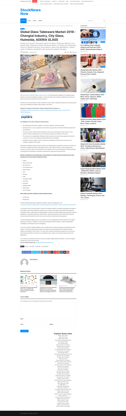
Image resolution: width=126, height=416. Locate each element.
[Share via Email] (64, 252)
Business (23, 20)
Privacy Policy (61, 1)
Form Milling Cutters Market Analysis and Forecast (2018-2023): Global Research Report (91, 47)
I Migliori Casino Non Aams (63, 390)
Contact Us (54, 1)
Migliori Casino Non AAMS (63, 404)
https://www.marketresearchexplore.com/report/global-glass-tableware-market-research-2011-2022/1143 (48, 204)
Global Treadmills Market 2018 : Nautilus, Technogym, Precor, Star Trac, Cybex (92, 195)
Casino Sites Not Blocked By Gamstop (63, 354)
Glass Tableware (45, 246)
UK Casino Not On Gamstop (63, 351)
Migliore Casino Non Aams (63, 398)
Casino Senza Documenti (63, 392)
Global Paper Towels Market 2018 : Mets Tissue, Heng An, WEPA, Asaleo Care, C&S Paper (92, 97)
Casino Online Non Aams (63, 347)
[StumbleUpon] (48, 252)
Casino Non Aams (63, 337)
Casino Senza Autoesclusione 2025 (63, 340)
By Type (26, 246)
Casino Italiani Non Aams (63, 383)
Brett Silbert (25, 52)
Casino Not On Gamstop (63, 363)
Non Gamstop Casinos (63, 341)
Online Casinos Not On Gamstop (60, 3)
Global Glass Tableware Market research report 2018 (36, 95)
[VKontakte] (61, 252)
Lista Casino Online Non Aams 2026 (63, 389)
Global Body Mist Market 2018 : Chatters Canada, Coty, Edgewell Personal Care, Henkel (92, 72)
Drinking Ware (38, 246)
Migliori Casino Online (63, 335)
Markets (40, 20)
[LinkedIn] (45, 252)
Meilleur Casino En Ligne (63, 378)
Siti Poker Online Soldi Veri (63, 403)
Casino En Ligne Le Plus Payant (63, 406)
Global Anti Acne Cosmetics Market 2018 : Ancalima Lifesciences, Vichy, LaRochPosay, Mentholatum (92, 146)
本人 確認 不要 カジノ (63, 384)
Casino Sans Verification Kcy (63, 386)
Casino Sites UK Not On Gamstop (63, 375)
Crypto (29, 20)
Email (22, 324)
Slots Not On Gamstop (63, 369)
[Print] (67, 252)
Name (22, 318)
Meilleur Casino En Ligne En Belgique (63, 380)
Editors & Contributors (45, 1)
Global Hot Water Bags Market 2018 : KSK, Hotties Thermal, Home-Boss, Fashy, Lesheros (93, 121)
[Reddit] (58, 252)
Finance (34, 20)
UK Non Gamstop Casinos (46, 3)
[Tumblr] (51, 252)
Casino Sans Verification (63, 387)
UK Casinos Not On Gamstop (63, 346)
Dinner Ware (32, 246)
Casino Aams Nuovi (63, 395)
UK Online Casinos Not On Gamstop (63, 349)
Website (51, 324)
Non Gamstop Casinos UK (87, 1)
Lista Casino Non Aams (63, 401)
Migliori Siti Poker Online (63, 381)
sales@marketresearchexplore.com (44, 242)
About (67, 1)
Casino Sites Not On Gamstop (63, 344)
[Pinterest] (55, 252)
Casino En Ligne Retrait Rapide (77, 3)
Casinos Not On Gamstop (63, 366)
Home (22, 25)
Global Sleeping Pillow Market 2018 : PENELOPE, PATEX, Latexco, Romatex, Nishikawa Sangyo (92, 171)
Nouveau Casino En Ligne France (63, 397)
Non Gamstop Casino (75, 1)
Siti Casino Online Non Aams (63, 372)
